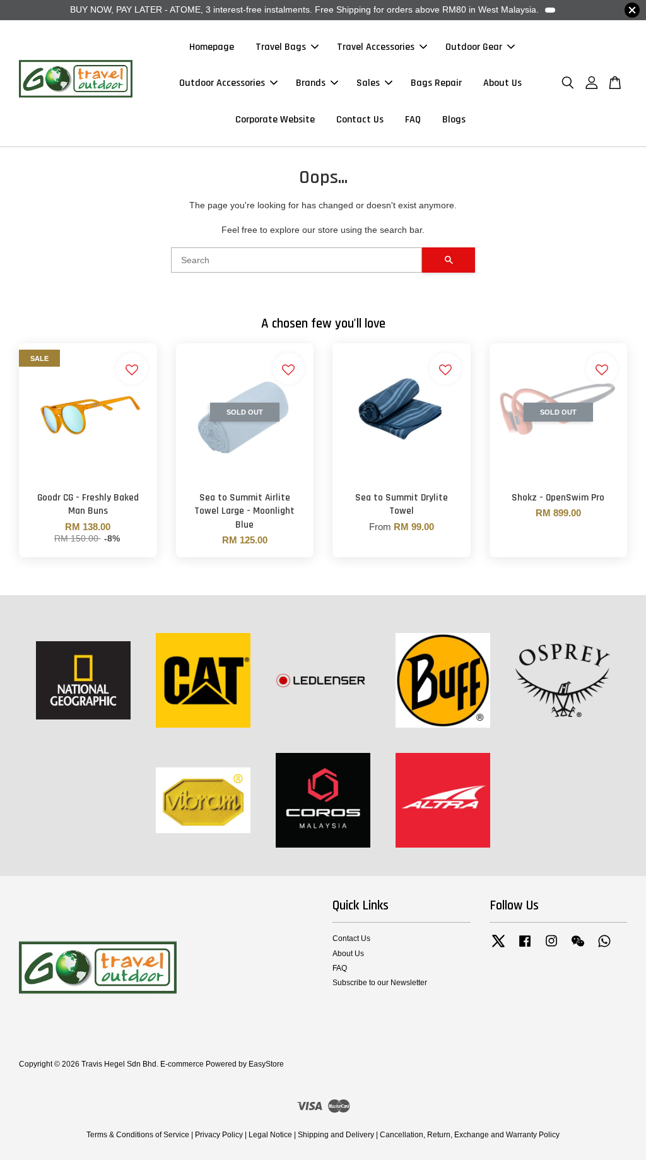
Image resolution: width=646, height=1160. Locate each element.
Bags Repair (436, 83)
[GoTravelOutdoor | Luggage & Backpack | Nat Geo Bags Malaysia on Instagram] (551, 947)
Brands (311, 83)
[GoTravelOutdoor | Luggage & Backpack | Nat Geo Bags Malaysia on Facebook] (525, 947)
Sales (368, 83)
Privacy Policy (219, 1134)
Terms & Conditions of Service (137, 1134)
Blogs (454, 119)
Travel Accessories (375, 47)
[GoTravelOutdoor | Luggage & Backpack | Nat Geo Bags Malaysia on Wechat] (578, 947)
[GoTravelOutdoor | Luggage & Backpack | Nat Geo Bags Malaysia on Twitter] (498, 947)
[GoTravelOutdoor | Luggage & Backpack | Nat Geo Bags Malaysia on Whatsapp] (604, 947)
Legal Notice (270, 1134)
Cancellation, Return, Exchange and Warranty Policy (470, 1134)
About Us (502, 83)
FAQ (413, 119)
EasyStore (266, 1064)
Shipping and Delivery (336, 1134)
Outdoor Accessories (222, 83)
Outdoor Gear (473, 47)
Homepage (211, 47)
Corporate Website (275, 119)
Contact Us (360, 119)
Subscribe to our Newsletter (379, 982)
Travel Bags (280, 47)
